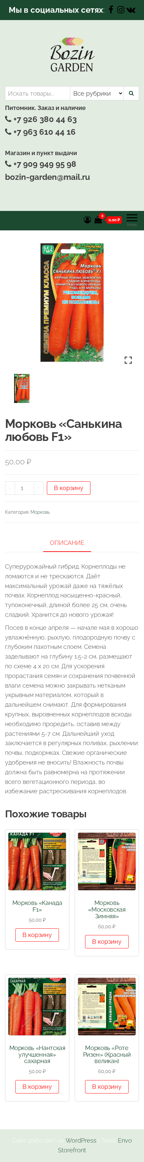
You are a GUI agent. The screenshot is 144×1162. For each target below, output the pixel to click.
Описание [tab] (67, 542)
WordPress (81, 1140)
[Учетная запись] (87, 219)
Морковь (40, 512)
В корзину (68, 487)
